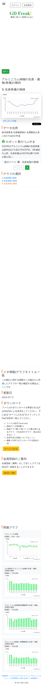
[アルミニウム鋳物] (22, 549)
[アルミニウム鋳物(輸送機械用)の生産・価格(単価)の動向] (22, 622)
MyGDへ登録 (9, 473)
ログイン (15, 5)
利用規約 (34, 678)
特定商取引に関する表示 (19, 678)
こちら (32, 437)
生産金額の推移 (10, 181)
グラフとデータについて (19, 676)
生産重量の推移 (10, 178)
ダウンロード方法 (9, 121)
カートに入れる (11, 449)
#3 (4, 71)
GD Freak (21, 13)
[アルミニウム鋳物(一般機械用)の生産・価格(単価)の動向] (22, 658)
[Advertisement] (21, 42)
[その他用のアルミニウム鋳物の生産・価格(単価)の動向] (22, 585)
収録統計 (5, 676)
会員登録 (28, 5)
